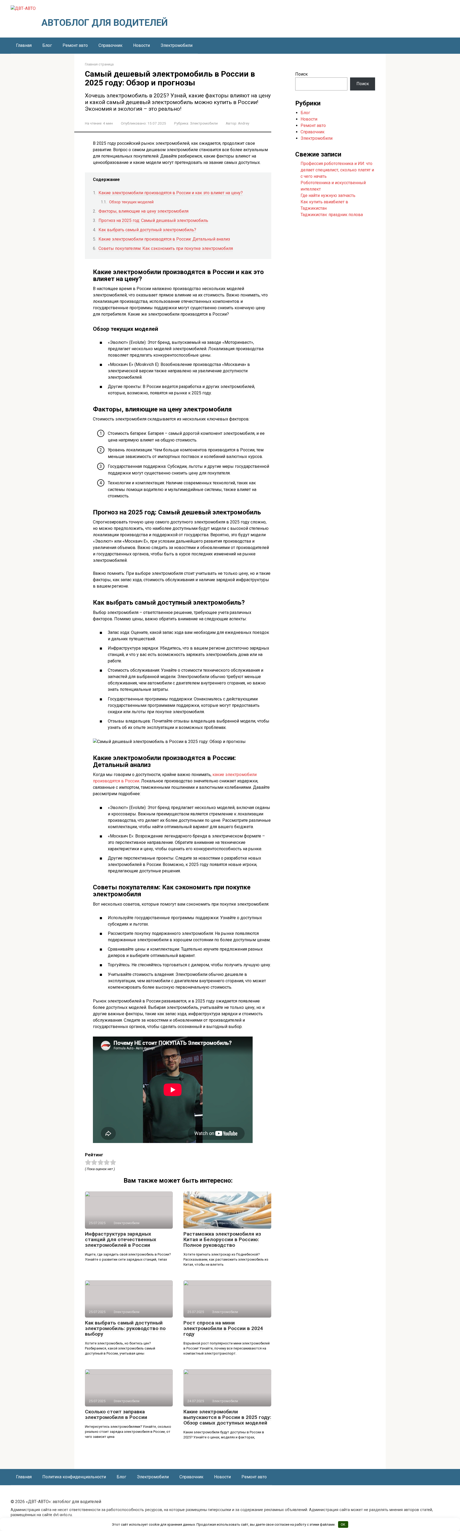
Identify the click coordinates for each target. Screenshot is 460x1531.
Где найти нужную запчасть (328, 195)
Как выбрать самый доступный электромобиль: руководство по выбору (125, 1328)
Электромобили (176, 45)
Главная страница (99, 64)
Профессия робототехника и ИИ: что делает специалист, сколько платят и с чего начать (337, 170)
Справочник (110, 45)
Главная (24, 45)
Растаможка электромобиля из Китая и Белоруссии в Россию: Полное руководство (222, 1239)
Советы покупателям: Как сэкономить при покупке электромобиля (165, 248)
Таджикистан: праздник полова (332, 214)
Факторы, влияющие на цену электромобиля (143, 211)
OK (343, 1524)
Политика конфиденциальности (74, 1476)
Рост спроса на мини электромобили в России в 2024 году (223, 1328)
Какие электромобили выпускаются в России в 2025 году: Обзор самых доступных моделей (227, 1417)
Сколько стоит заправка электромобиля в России (116, 1414)
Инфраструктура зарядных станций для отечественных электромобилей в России (120, 1239)
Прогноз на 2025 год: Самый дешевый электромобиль (153, 220)
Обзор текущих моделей (131, 202)
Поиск (301, 74)
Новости (141, 45)
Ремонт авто (75, 45)
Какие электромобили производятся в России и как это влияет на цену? (170, 192)
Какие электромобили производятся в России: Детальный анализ (164, 239)
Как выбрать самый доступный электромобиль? (147, 229)
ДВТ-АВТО (58, 9)
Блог (47, 45)
